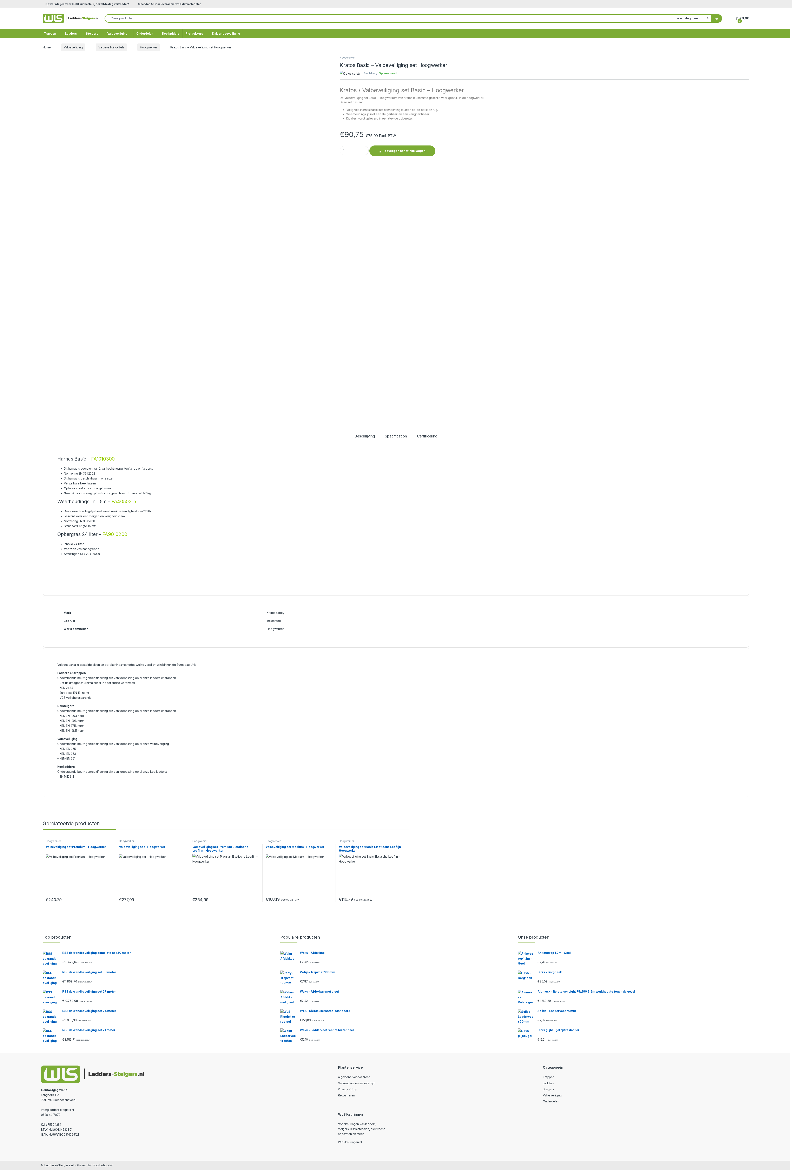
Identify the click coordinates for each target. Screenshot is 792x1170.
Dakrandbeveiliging (226, 33)
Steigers (92, 33)
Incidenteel (274, 621)
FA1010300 (103, 459)
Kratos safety (275, 612)
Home (47, 47)
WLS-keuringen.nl (350, 1142)
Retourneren (346, 1095)
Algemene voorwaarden (354, 1077)
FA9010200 (114, 534)
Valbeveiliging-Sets (111, 47)
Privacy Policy (347, 1089)
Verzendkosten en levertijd (356, 1083)
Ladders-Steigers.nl (59, 1165)
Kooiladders (170, 33)
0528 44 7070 (50, 1114)
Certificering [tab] (427, 436)
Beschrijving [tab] (365, 436)
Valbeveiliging (117, 33)
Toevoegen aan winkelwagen (404, 150)
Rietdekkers (194, 33)
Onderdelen (144, 33)
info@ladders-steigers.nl (57, 1109)
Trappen (50, 33)
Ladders (71, 33)
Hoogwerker (148, 47)
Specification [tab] (396, 436)
